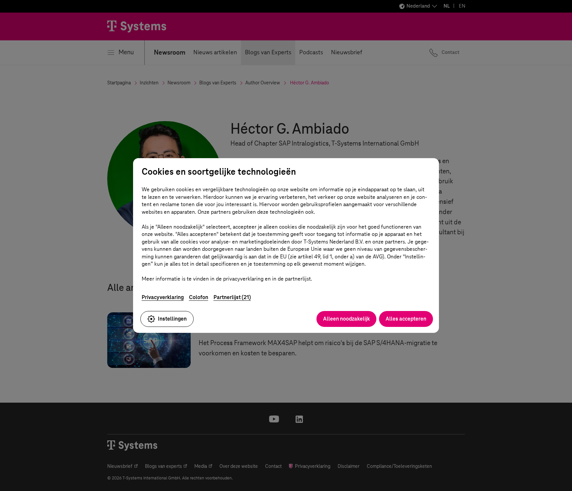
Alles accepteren (406, 318)
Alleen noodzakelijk (346, 318)
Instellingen (172, 318)
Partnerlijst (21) (232, 297)
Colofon (198, 297)
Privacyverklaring (163, 297)
